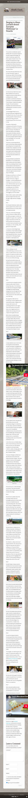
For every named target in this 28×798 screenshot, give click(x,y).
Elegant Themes (12, 794)
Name (7, 764)
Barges (10, 17)
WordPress (22, 794)
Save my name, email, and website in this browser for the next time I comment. (13, 778)
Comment (8, 750)
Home (7, 17)
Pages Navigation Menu (14, 1)
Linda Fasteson (13, 34)
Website (7, 773)
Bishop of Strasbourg (13, 658)
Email (7, 768)
